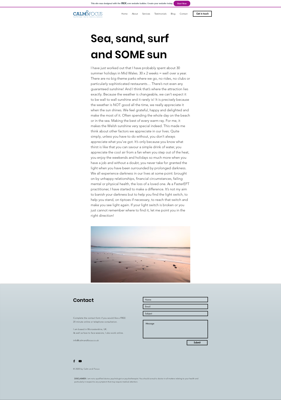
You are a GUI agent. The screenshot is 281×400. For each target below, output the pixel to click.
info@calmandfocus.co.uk (86, 340)
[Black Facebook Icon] (74, 361)
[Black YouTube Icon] (80, 361)
